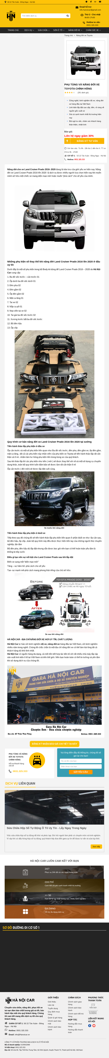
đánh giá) (83, 93)
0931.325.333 (79, 159)
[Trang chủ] (11, 16)
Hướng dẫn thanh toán (75, 1031)
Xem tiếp (96, 846)
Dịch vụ (28, 30)
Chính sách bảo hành (54, 1028)
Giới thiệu (52, 1002)
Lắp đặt (42, 36)
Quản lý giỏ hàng (55, 1018)
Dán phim (28, 36)
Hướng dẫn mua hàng (75, 1025)
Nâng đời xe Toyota (84, 35)
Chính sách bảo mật (54, 1022)
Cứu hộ (55, 36)
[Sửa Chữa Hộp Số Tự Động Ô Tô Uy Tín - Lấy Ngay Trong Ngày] (54, 807)
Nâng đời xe (74, 30)
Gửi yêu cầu (81, 772)
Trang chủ (13, 30)
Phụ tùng (12, 36)
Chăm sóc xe (92, 30)
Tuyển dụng (53, 1008)
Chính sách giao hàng (75, 1003)
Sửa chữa (42, 30)
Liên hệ (51, 1005)
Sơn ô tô (57, 30)
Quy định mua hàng (54, 1013)
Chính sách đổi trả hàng (75, 1015)
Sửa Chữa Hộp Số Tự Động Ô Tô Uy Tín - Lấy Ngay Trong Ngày (46, 828)
